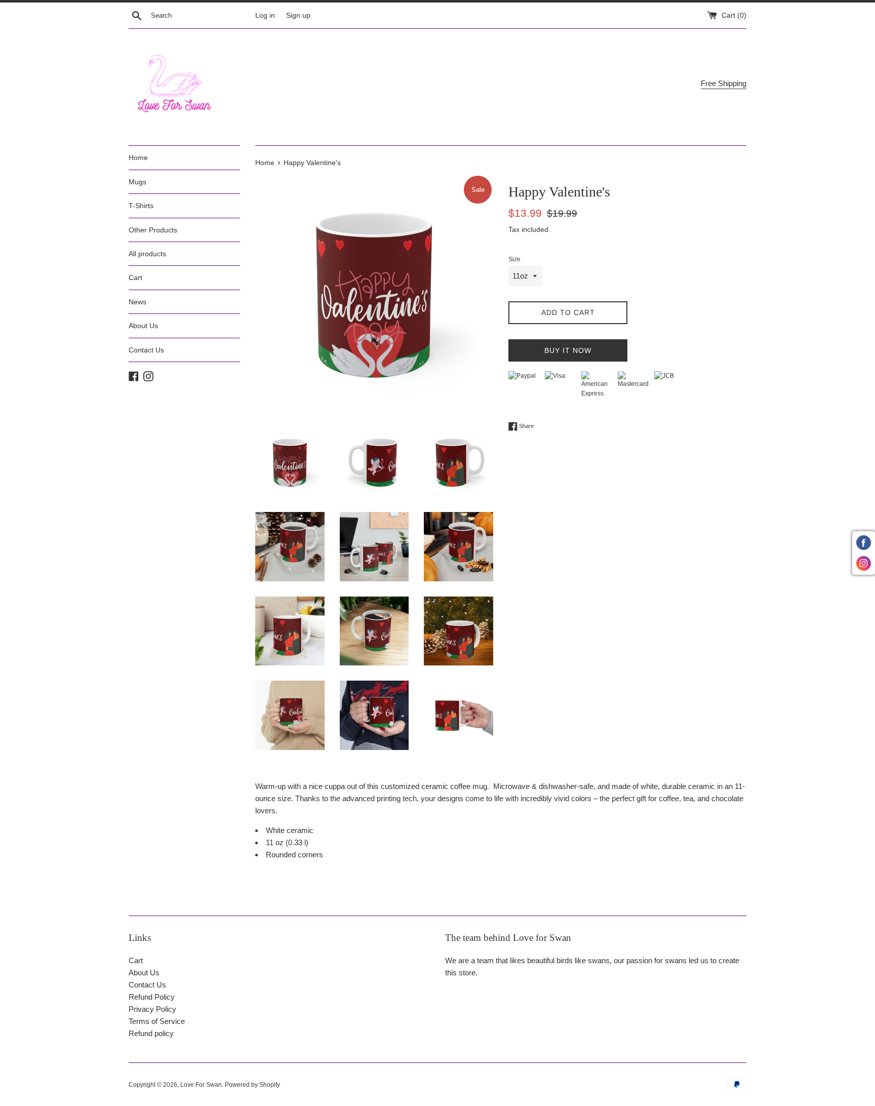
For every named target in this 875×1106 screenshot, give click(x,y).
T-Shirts (141, 206)
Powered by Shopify (252, 1084)
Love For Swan (201, 1084)
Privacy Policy (152, 1009)
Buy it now (567, 350)
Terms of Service (157, 1021)
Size (514, 259)
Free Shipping (723, 83)
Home (138, 157)
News (137, 302)
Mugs (137, 182)
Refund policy (151, 1033)
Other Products (153, 230)
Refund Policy (152, 997)
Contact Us (146, 350)
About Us (143, 326)
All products (147, 254)
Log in (265, 15)
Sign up (298, 15)
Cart (135, 277)
